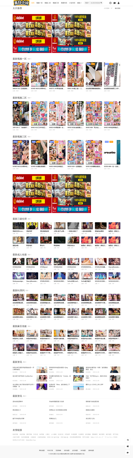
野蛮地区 (29, 245)
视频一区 (39, 3)
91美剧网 (74, 434)
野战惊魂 (57, 245)
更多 (29, 59)
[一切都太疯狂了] (73, 225)
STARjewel (44, 267)
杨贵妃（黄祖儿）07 (101, 245)
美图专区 (64, 3)
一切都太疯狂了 (72, 231)
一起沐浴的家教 (86, 231)
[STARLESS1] (32, 261)
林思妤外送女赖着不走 (102, 338)
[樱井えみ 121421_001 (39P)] (115, 387)
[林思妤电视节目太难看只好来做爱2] (73, 333)
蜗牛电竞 (108, 434)
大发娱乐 (33, 437)
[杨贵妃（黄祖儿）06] (87, 240)
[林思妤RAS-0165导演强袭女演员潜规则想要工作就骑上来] (87, 347)
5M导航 (41, 434)
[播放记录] (110, 3)
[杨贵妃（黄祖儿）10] (114, 225)
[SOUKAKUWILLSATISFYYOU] (101, 275)
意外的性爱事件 (18, 401)
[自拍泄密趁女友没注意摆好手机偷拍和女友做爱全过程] (46, 297)
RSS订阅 (50, 450)
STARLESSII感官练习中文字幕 (105, 267)
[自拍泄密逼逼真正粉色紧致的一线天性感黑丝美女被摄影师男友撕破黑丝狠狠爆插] (32, 297)
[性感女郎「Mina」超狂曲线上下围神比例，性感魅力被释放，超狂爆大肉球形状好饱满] (78, 387)
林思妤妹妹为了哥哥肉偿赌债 (49, 338)
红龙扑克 (60, 434)
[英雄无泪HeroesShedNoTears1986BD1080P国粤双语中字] (18, 225)
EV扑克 (35, 434)
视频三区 (56, 3)
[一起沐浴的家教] (87, 225)
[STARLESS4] (60, 261)
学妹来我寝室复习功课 (56, 401)
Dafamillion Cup (31, 440)
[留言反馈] (114, 3)
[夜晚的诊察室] (101, 225)
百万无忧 (115, 434)
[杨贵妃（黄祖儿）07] (101, 240)
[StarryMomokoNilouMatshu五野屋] (32, 275)
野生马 (42, 245)
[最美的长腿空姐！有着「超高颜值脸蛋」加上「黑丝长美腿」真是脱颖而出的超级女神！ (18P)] (115, 370)
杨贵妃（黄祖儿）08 (115, 245)
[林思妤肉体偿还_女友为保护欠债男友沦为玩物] (32, 333)
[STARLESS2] (18, 261)
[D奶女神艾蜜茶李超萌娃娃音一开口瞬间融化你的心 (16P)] (42, 370)
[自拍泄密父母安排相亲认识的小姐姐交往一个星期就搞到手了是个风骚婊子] (46, 311)
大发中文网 (16, 437)
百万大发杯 (85, 437)
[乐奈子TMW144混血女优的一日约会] (114, 347)
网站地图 (42, 450)
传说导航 (22, 434)
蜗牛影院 (101, 434)
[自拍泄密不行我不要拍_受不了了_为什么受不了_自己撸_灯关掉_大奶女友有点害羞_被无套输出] (101, 297)
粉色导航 (15, 434)
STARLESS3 (71, 267)
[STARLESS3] (73, 261)
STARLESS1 (30, 267)
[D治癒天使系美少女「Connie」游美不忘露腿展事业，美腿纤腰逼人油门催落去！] (78, 378)
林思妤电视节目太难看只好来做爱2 (78, 338)
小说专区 (72, 3)
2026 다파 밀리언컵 (53, 437)
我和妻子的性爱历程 (92, 401)
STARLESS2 (17, 267)
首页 (32, 3)
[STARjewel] (46, 261)
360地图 (83, 450)
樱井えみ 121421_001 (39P (94, 384)
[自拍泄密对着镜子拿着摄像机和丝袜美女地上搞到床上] (114, 311)
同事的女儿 (52, 418)
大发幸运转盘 (41, 437)
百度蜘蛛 (58, 450)
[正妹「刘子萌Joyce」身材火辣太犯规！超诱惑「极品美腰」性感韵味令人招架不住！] (115, 378)
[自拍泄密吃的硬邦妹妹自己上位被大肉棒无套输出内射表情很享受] (60, 297)
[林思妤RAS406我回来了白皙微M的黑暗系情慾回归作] (101, 347)
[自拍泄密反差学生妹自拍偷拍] (101, 311)
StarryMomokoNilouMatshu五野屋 (38, 281)
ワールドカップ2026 (111, 437)
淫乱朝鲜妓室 (44, 231)
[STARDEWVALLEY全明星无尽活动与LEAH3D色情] (87, 261)
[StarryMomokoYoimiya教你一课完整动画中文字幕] (114, 261)
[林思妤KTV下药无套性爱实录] (46, 347)
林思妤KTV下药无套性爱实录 (49, 353)
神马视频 (88, 434)
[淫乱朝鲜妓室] (46, 225)
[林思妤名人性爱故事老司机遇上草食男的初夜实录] (18, 333)
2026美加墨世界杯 (75, 437)
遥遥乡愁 (15, 245)
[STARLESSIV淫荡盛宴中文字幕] (46, 275)
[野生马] (46, 240)
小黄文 (47, 434)
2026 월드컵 (64, 437)
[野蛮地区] (32, 240)
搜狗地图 (91, 450)
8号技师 (67, 434)
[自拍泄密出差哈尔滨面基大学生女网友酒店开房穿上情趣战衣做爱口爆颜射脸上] (18, 311)
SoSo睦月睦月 (86, 281)
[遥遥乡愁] (18, 240)
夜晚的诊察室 (99, 231)
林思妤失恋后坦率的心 (33, 353)
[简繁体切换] (127, 440)
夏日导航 (29, 434)
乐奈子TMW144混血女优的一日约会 (120, 353)
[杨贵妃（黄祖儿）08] (114, 240)
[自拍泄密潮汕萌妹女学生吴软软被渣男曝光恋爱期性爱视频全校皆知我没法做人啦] (87, 297)
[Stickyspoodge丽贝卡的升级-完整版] (18, 275)
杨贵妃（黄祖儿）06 (87, 245)
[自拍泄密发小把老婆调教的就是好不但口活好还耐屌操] (32, 311)
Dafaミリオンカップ (97, 437)
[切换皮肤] (127, 446)
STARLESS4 (58, 267)
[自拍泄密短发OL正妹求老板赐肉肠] (60, 311)
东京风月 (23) (90, 418)
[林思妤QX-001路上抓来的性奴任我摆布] (73, 347)
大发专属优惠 (25, 437)
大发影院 (81, 434)
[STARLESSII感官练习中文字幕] (101, 261)
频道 (79, 3)
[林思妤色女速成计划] (87, 333)
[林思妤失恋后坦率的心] (32, 347)
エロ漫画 (53, 434)
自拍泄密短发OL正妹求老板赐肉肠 (65, 317)
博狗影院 (95, 434)
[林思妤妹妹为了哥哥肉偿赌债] (46, 333)
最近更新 (117, 8)
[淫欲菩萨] (32, 225)
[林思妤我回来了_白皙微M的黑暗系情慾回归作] (114, 333)
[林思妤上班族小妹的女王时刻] (18, 347)
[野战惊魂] (60, 240)
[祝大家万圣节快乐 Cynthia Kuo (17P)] (42, 378)
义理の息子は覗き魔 (60, 231)
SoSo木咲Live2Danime (75, 281)
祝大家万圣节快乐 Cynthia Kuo (23, 376)
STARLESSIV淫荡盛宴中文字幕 (50, 281)
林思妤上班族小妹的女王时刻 (22, 353)
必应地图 (75, 450)
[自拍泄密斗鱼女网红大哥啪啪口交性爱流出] (73, 311)
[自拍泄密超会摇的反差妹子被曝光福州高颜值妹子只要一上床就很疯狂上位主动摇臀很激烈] (114, 297)
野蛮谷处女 (71, 245)
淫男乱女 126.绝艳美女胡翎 (58, 410)
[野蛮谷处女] (73, 240)
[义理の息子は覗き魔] (60, 225)
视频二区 (48, 3)
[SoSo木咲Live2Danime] (73, 275)
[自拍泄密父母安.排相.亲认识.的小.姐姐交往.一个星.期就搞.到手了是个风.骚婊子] (87, 311)
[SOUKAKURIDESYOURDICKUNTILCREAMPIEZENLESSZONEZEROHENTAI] (60, 275)
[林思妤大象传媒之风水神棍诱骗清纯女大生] (60, 333)
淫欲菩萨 (29, 231)
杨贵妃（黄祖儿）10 (115, 231)
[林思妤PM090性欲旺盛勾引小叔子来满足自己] (60, 347)
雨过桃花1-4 (17, 410)
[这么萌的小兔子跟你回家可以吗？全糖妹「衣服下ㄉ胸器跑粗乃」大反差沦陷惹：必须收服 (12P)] (42, 387)
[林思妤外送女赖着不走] (101, 333)
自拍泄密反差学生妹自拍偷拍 (104, 317)
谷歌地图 (66, 450)
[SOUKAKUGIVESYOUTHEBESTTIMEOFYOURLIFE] (114, 275)
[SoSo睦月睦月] (87, 275)
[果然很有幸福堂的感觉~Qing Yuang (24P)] (78, 370)
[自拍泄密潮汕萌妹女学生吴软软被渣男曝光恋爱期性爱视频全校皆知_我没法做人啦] (18, 297)
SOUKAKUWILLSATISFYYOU (105, 281)
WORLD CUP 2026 (18, 440)
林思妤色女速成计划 (87, 338)
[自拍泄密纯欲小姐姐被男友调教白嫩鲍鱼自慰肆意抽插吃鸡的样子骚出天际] (73, 297)
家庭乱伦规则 (90, 410)
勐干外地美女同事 (18, 418)
